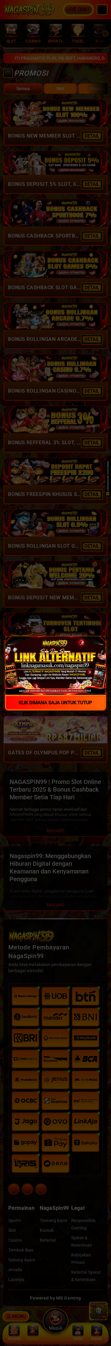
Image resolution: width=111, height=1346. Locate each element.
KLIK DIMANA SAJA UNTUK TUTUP (55, 702)
